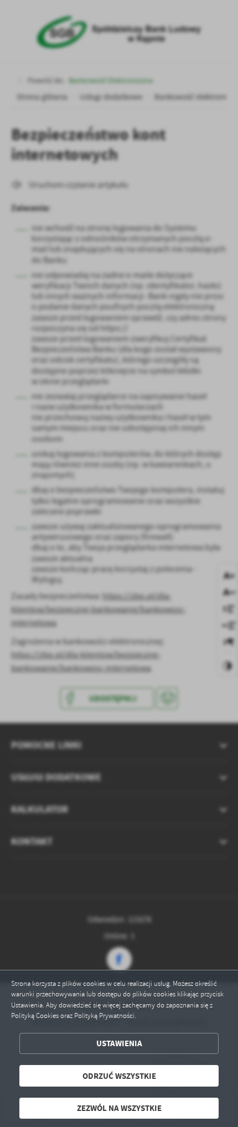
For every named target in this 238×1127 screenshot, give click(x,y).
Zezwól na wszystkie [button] (119, 1108)
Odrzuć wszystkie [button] (119, 1076)
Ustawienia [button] (119, 1043)
